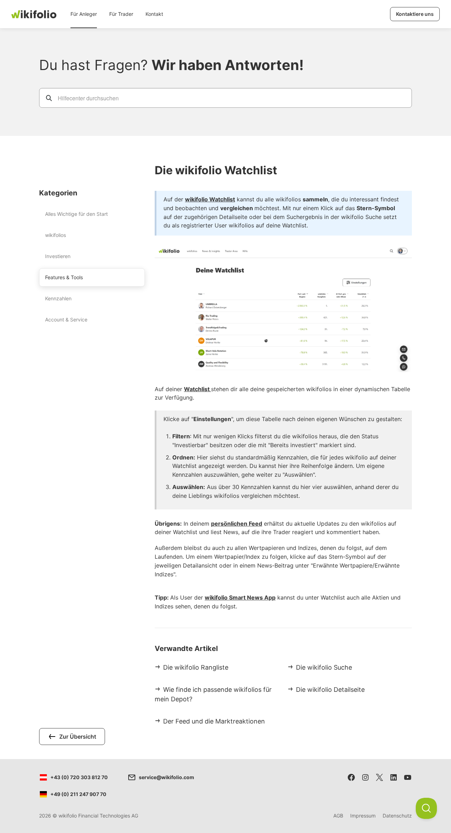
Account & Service (66, 319)
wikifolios (55, 235)
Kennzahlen (58, 298)
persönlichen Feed (236, 523)
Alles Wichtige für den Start (76, 214)
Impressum (363, 816)
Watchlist (197, 389)
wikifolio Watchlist (210, 199)
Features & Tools (64, 277)
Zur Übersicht (77, 736)
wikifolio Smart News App (240, 597)
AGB (338, 816)
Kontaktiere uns (415, 14)
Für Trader (121, 14)
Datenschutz (397, 816)
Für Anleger (83, 14)
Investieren (57, 256)
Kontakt (154, 14)
